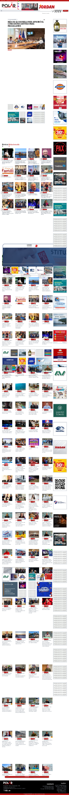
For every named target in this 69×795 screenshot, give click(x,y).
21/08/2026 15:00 (47, 483)
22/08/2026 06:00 (33, 428)
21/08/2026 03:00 (7, 606)
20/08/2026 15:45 (47, 705)
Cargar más (27, 776)
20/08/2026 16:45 (7, 705)
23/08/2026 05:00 (32, 158)
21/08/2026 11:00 (33, 538)
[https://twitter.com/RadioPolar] (18, 5)
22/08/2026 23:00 (20, 175)
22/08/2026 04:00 (7, 446)
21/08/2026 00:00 (47, 606)
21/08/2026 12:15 (20, 520)
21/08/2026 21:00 (20, 465)
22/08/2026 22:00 (32, 175)
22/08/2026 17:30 (45, 209)
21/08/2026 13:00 (47, 501)
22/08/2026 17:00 (20, 373)
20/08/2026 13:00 (7, 772)
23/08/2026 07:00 (7, 158)
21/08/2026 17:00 (20, 483)
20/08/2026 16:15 (20, 705)
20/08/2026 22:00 (20, 639)
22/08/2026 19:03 (45, 192)
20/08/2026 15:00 (20, 739)
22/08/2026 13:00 (20, 391)
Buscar (65, 10)
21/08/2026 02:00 (20, 606)
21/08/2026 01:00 (33, 606)
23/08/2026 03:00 (7, 175)
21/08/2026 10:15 (7, 557)
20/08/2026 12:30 (33, 772)
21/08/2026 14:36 (7, 501)
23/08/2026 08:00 (7, 285)
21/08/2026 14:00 (20, 501)
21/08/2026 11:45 (47, 520)
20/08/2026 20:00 (7, 672)
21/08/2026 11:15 (20, 538)
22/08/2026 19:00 (7, 209)
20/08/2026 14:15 (47, 739)
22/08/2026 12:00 (47, 391)
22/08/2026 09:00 (47, 409)
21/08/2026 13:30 (33, 501)
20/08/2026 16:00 (33, 705)
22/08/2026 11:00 (20, 409)
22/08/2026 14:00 (7, 391)
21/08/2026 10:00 (20, 557)
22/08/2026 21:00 (45, 175)
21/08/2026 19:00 (47, 465)
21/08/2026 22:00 (7, 465)
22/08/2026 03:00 (20, 446)
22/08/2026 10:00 (33, 409)
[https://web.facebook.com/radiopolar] (18, 4)
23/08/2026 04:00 (45, 158)
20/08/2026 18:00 (33, 672)
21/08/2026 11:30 (7, 538)
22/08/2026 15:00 (47, 373)
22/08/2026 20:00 (20, 192)
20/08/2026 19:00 (20, 672)
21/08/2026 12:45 (7, 520)
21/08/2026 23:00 (47, 446)
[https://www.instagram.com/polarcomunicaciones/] (18, 7)
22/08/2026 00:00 (33, 446)
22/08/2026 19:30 (32, 192)
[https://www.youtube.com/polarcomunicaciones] (18, 9)
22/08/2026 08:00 (7, 428)
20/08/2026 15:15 (7, 739)
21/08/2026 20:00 (33, 465)
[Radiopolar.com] (1, 11)
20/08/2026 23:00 (7, 639)
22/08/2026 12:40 (33, 391)
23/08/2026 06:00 (20, 158)
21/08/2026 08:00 (47, 557)
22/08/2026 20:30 (7, 192)
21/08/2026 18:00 (7, 483)
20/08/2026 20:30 (47, 639)
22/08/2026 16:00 (33, 373)
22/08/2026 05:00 (47, 428)
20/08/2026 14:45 (33, 739)
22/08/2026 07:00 (20, 428)
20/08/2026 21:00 (33, 639)
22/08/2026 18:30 (20, 209)
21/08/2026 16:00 (33, 483)
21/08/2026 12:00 (33, 520)
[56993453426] (18, 2)
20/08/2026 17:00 (47, 672)
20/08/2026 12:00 (47, 772)
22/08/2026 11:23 (7, 409)
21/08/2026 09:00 (33, 557)
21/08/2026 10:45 (47, 538)
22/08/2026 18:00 (32, 209)
